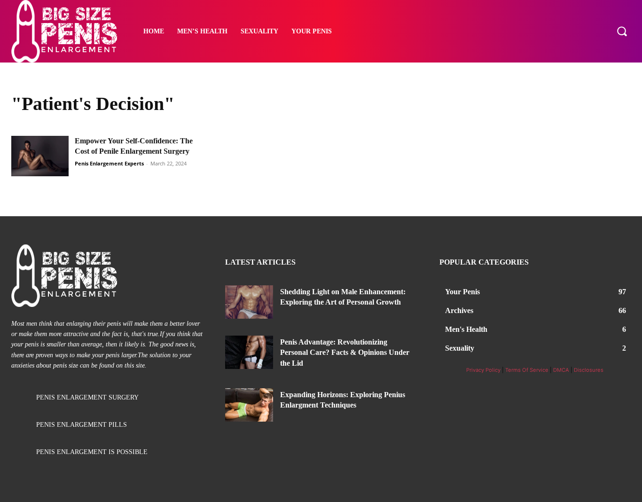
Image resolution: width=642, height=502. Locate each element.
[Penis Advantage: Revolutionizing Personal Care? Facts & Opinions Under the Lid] (249, 352)
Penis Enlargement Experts (109, 163)
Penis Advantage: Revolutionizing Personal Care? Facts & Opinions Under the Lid (344, 352)
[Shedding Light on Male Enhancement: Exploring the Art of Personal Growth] (249, 302)
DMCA (561, 370)
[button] (622, 31)
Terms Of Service (526, 370)
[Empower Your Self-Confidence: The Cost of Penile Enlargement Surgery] (40, 156)
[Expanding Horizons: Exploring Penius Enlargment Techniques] (249, 405)
